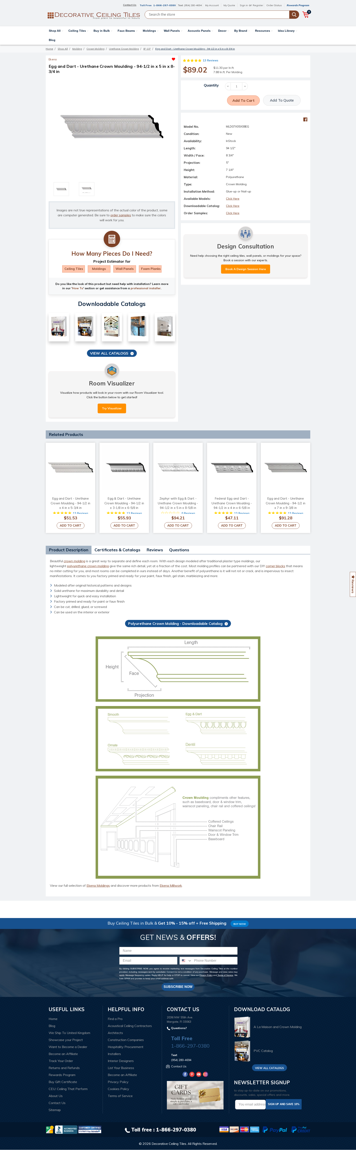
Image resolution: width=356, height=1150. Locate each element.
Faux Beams (127, 30)
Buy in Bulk (102, 30)
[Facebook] (305, 119)
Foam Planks (151, 269)
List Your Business (121, 1068)
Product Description (68, 549)
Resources (263, 30)
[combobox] (186, 960)
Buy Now (239, 923)
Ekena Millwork (171, 885)
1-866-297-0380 (164, 5)
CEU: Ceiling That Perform (68, 1089)
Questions (179, 549)
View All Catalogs (109, 353)
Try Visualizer (112, 408)
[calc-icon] (111, 239)
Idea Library (286, 30)
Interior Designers (121, 1061)
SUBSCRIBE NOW (178, 986)
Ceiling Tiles (77, 30)
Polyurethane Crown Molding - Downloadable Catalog (175, 623)
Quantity (211, 85)
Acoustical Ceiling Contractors (130, 1026)
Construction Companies (126, 1040)
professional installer (146, 288)
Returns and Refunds (64, 1068)
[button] (143, 58)
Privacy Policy (205, 975)
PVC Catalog (263, 1051)
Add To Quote (282, 100)
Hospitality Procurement (125, 1047)
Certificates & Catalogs (117, 549)
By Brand (241, 30)
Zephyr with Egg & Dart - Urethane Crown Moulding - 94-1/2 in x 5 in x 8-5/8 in (178, 503)
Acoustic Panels (199, 30)
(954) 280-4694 (193, 5)
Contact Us (57, 1103)
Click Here (232, 198)
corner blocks (275, 566)
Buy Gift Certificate (63, 1082)
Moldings (150, 30)
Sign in (244, 5)
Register (258, 5)
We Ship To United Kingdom (69, 1033)
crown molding (74, 561)
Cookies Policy (118, 1089)
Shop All (55, 30)
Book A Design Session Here (245, 269)
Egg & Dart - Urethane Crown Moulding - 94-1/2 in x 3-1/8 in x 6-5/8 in (124, 503)
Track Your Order (61, 1061)
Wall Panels (172, 30)
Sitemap (55, 1110)
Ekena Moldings (98, 885)
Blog (52, 40)
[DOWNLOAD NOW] (66, 1129)
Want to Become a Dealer (68, 1047)
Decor (222, 30)
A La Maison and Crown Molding (278, 1027)
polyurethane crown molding (88, 566)
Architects (115, 1033)
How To (77, 288)
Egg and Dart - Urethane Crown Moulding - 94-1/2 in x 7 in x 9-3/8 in (286, 503)
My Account (212, 5)
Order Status (274, 5)
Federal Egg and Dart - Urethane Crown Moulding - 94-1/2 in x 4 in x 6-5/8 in (232, 503)
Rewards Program (298, 5)
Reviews (154, 549)
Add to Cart (70, 525)
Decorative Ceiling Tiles (169, 1144)
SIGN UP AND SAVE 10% (284, 1104)
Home (53, 1019)
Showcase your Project (66, 1040)
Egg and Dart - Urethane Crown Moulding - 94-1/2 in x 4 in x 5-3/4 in (70, 503)
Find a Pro (115, 1019)
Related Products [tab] (66, 434)
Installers (114, 1054)
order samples (120, 215)
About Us (56, 1096)
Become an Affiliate (63, 1054)
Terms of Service (225, 975)
